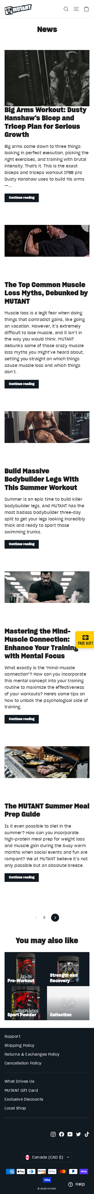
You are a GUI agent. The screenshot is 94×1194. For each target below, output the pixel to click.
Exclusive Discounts (24, 1099)
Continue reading (21, 198)
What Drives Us (19, 1081)
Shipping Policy (19, 1045)
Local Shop (15, 1108)
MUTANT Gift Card (21, 1090)
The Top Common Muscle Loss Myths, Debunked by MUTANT (46, 293)
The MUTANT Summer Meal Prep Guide (47, 810)
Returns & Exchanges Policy (32, 1054)
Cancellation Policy (23, 1063)
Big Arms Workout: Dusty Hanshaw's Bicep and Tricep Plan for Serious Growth (45, 122)
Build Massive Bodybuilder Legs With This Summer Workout (42, 479)
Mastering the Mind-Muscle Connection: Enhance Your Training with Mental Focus (41, 643)
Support (12, 1036)
